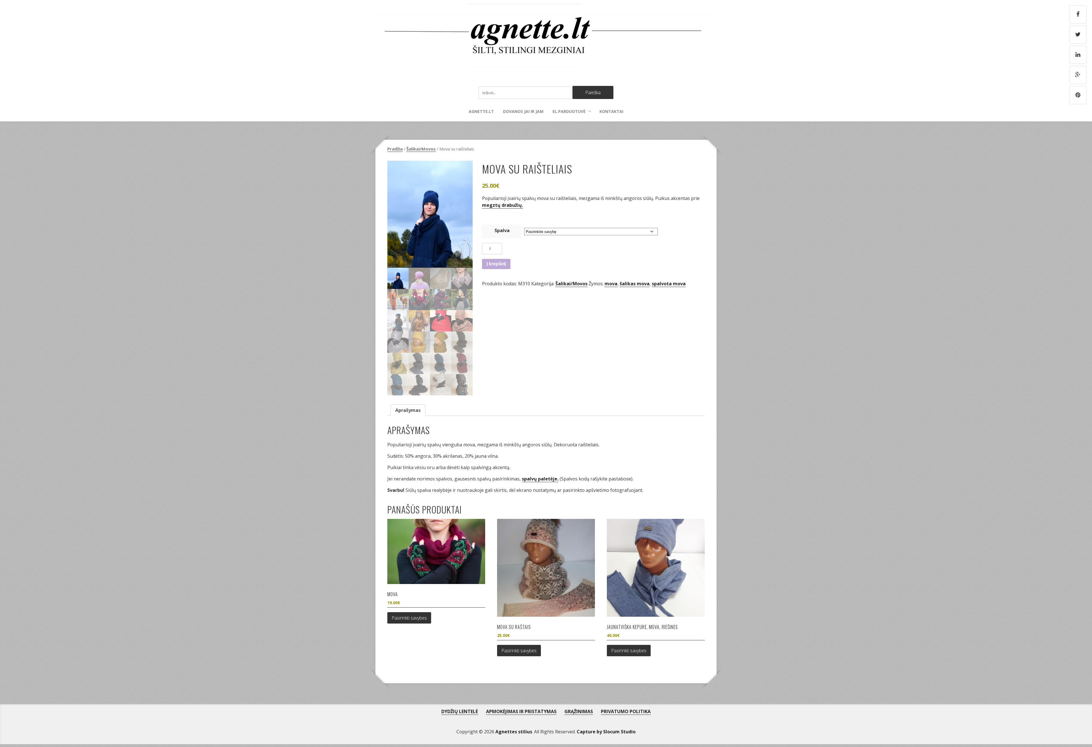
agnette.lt (481, 111)
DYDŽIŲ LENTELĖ (459, 711)
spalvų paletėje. (540, 479)
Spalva (502, 230)
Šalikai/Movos (421, 149)
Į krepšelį (496, 263)
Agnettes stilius (513, 732)
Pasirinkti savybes (409, 618)
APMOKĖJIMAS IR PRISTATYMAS (521, 711)
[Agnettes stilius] (546, 61)
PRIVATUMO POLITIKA (626, 711)
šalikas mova (635, 283)
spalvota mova (669, 283)
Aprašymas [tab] (408, 410)
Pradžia (395, 149)
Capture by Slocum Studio (606, 732)
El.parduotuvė (569, 111)
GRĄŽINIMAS (578, 711)
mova (611, 283)
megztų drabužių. (502, 205)
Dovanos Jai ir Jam (523, 111)
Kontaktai (611, 111)
